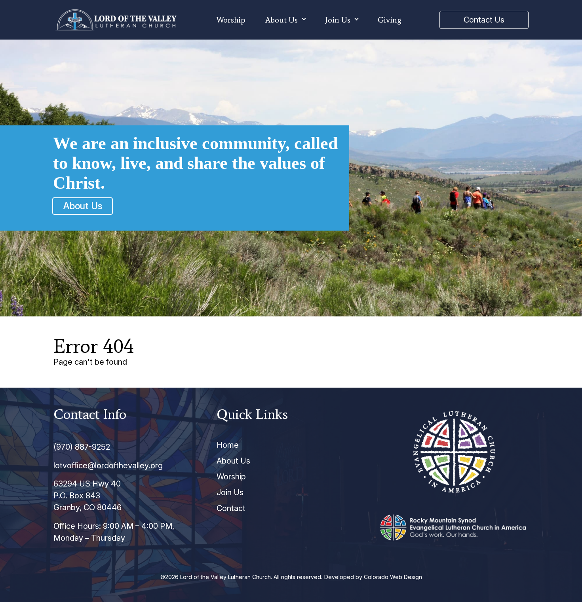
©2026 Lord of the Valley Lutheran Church (215, 577)
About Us (281, 20)
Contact (231, 508)
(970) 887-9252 (81, 447)
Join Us (337, 20)
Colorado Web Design (393, 577)
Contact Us (484, 20)
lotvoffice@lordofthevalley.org (108, 465)
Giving (389, 20)
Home (228, 445)
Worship (230, 20)
